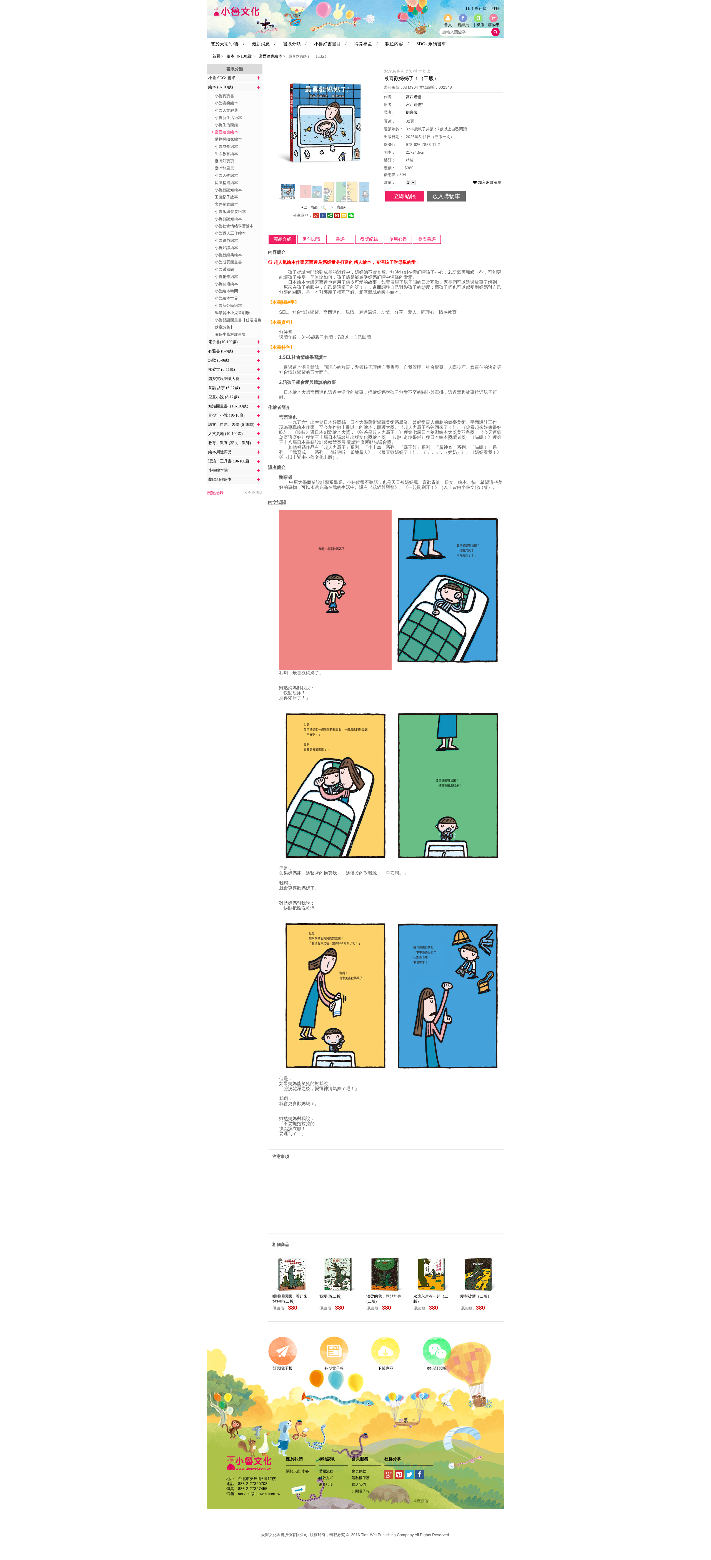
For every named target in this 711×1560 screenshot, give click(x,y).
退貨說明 (326, 1484)
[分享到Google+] (389, 1475)
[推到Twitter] (409, 1475)
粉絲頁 (463, 25)
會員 (448, 25)
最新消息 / (263, 43)
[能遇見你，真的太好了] (337, 208)
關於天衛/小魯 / (227, 43)
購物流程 (326, 1471)
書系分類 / (294, 43)
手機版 (478, 25)
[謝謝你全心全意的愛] (309, 208)
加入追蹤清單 (489, 182)
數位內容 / (397, 43)
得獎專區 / (365, 43)
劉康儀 (411, 112)
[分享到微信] (351, 217)
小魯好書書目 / (330, 43)
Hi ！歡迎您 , (477, 8)
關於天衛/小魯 (297, 1471)
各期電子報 (334, 1368)
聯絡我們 (359, 1484)
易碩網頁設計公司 (355, 1541)
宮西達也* (414, 104)
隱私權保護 (361, 1478)
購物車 (494, 25)
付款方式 (326, 1478)
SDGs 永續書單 (431, 43)
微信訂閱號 (437, 1368)
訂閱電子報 (282, 1368)
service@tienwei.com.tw (259, 1493)
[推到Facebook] (419, 1475)
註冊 (496, 8)
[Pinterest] (399, 1475)
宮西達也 (413, 96)
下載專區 (385, 1368)
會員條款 (359, 1471)
